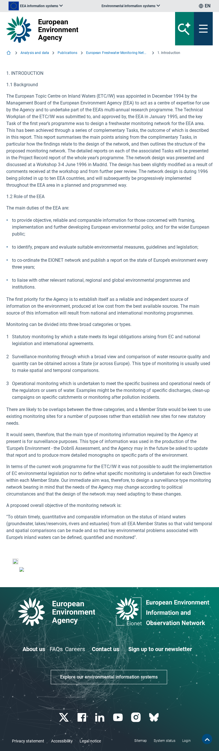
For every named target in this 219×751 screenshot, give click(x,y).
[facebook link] (82, 717)
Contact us (105, 649)
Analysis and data (35, 53)
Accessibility (62, 741)
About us (34, 649)
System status (164, 741)
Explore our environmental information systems (109, 677)
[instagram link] (136, 717)
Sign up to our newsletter (160, 649)
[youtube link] (118, 717)
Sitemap (140, 741)
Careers (75, 649)
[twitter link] (64, 717)
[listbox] (35, 6)
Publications (67, 53)
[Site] (73, 29)
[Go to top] (207, 739)
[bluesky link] (154, 717)
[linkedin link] (100, 717)
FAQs (56, 649)
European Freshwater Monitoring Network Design (117, 53)
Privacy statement (28, 741)
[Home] (9, 53)
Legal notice (90, 741)
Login (186, 741)
